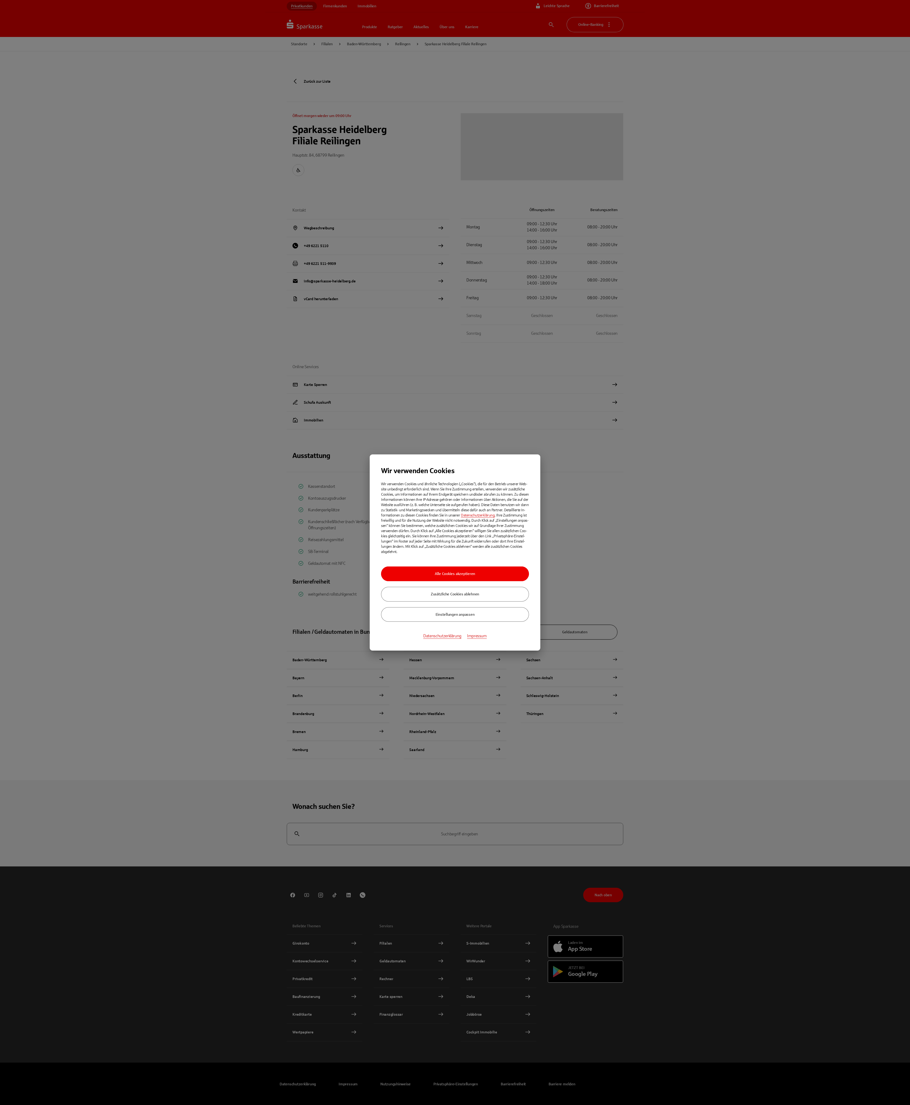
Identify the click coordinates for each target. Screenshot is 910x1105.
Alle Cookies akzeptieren (455, 574)
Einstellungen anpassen (455, 614)
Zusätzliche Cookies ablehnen (455, 594)
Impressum (477, 636)
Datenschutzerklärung (478, 515)
